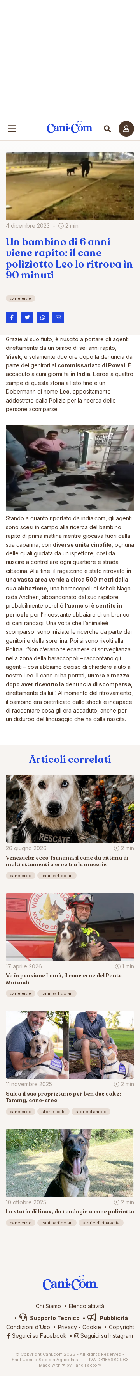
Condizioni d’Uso (28, 1327)
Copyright (121, 1327)
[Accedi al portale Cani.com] (126, 129)
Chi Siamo (48, 1306)
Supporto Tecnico (54, 1318)
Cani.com (70, 127)
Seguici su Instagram (106, 1335)
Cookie (91, 1327)
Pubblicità (113, 1318)
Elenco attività (86, 1306)
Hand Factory (87, 1365)
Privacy (67, 1327)
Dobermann (21, 391)
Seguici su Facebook (38, 1335)
